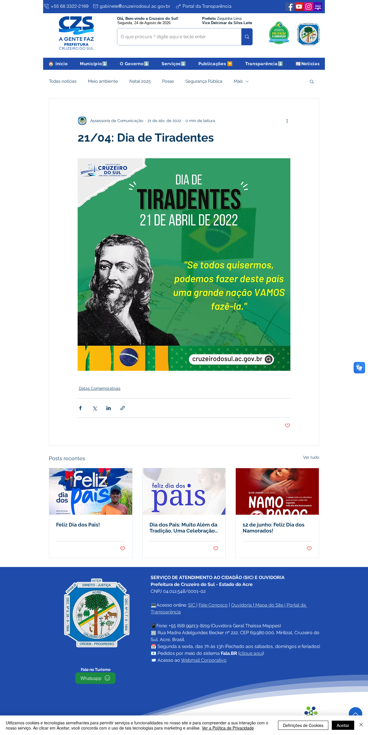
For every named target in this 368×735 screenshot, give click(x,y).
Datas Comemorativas (99, 388)
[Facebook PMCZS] (289, 6)
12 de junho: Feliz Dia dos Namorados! (273, 528)
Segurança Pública (203, 81)
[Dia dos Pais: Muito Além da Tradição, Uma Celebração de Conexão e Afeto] (184, 491)
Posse (168, 81)
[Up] (355, 714)
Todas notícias (62, 81)
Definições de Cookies (303, 725)
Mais (238, 81)
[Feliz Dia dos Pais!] (90, 491)
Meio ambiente (103, 81)
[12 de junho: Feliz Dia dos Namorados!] (277, 491)
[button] (94, 64)
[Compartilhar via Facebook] (80, 408)
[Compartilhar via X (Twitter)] (94, 408)
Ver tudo (311, 457)
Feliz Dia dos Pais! (78, 525)
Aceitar (343, 725)
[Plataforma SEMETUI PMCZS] (318, 6)
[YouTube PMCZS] (299, 6)
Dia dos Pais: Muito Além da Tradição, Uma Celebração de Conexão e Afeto (183, 528)
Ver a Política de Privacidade (228, 728)
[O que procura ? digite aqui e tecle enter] (246, 36)
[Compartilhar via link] (122, 408)
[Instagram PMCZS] (308, 6)
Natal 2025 (140, 81)
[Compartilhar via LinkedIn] (108, 408)
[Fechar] (361, 725)
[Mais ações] (286, 120)
